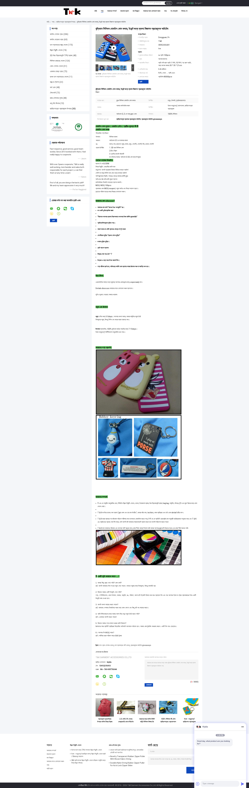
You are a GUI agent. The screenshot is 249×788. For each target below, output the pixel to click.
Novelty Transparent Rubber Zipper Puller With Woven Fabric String (127, 757)
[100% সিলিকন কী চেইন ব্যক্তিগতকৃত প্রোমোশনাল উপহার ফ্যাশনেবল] (168, 707)
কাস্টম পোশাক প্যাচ (56, 34)
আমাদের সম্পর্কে (111, 11)
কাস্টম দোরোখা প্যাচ (56, 39)
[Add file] (197, 784)
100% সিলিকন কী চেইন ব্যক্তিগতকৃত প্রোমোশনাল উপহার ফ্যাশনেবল (168, 720)
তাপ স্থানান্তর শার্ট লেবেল (122, 645)
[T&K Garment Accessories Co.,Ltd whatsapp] (60, 208)
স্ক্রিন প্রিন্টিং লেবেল (56, 50)
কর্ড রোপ (53, 87)
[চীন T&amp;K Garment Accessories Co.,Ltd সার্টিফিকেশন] (57, 127)
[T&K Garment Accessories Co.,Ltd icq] (60, 213)
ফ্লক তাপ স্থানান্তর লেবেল (59, 76)
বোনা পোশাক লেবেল (56, 66)
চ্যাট (141, 82)
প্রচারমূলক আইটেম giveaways (141, 645)
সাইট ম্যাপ (50, 769)
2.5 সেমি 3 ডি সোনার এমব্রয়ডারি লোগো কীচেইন (126, 720)
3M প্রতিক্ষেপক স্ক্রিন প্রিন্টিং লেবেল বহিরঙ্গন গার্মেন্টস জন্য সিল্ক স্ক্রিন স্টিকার (88, 761)
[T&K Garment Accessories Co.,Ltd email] (53, 208)
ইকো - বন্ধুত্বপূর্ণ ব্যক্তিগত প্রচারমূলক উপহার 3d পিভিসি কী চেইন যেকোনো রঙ (189, 720)
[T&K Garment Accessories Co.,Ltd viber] (53, 213)
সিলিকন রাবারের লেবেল (57, 61)
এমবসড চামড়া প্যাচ (56, 71)
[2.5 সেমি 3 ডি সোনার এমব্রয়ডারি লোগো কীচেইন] (126, 707)
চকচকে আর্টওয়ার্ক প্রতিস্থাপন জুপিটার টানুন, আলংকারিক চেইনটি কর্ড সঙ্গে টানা (126, 751)
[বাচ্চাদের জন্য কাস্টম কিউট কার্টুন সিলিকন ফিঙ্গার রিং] (147, 707)
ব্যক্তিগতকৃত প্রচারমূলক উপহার (65, 22)
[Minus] (242, 726)
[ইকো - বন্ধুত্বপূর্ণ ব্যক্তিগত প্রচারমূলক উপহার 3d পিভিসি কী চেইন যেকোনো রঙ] (189, 707)
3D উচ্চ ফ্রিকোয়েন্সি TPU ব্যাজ (61, 55)
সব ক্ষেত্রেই (174, 11)
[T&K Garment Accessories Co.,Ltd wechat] (67, 208)
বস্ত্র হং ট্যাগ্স (54, 82)
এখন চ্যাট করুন (181, 3)
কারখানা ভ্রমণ (124, 11)
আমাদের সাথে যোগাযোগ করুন (151, 11)
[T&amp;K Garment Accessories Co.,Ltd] (72, 11)
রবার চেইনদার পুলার (56, 98)
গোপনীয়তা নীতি (82, 785)
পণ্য (102, 11)
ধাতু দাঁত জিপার (55, 103)
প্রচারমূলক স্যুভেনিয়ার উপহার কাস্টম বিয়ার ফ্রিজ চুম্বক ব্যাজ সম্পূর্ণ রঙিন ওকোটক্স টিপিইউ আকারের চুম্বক (104, 720)
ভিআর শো (184, 11)
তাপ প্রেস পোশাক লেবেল (106, 645)
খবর (165, 11)
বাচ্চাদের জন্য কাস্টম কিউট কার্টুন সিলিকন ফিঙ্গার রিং (147, 720)
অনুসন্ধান (168, 3)
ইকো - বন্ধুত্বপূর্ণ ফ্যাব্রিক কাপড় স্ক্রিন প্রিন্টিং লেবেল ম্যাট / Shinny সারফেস (88, 755)
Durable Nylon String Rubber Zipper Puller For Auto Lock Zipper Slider (127, 764)
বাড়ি (95, 11)
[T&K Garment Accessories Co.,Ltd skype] (74, 208)
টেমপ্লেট (53, 92)
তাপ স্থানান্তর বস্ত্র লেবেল (58, 45)
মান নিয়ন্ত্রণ (136, 11)
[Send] (242, 784)
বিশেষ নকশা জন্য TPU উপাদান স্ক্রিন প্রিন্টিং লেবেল (86, 750)
